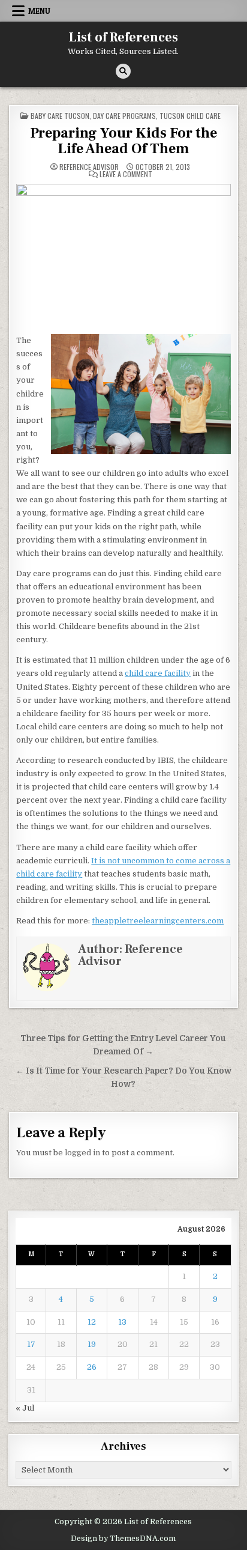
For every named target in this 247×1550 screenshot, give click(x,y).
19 (92, 1344)
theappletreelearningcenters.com (158, 920)
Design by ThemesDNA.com (123, 1538)
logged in (82, 1152)
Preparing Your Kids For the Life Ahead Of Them (123, 141)
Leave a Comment (126, 174)
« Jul (25, 1407)
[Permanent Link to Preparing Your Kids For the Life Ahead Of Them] (123, 255)
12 (92, 1322)
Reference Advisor (89, 167)
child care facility (158, 673)
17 (31, 1344)
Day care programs (124, 116)
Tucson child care (190, 116)
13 (122, 1322)
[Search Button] (123, 71)
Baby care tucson (60, 116)
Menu (39, 11)
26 (92, 1367)
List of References (123, 37)
